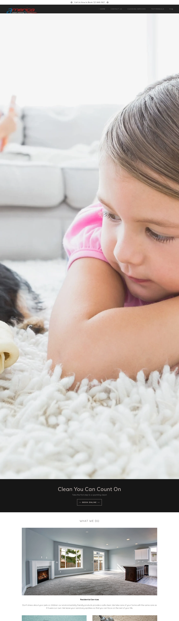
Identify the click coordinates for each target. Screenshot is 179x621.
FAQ (171, 9)
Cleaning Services (136, 9)
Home (102, 9)
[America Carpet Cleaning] (26, 10)
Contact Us (116, 9)
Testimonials (157, 9)
